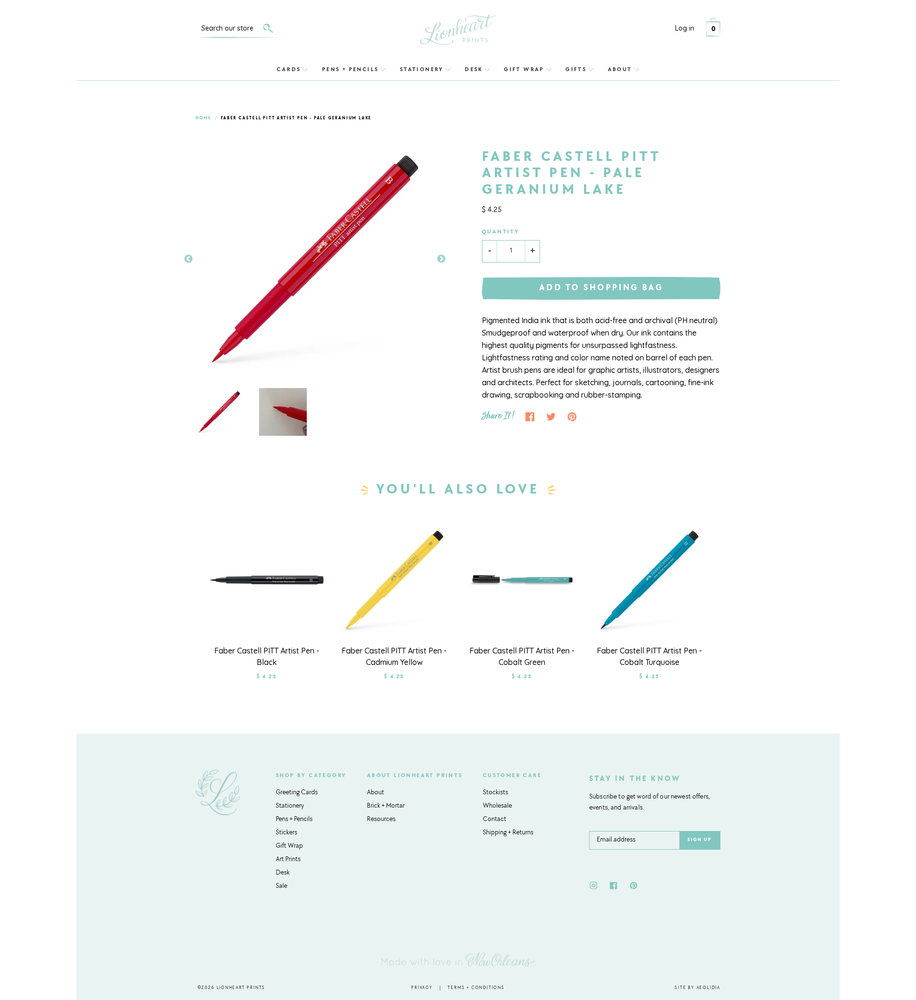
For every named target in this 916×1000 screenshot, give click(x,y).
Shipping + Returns (508, 833)
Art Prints (288, 859)
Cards (289, 69)
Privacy (422, 988)
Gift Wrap (524, 69)
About (620, 69)
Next (441, 259)
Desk (474, 69)
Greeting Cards (297, 792)
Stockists (495, 792)
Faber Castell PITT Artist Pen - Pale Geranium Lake (296, 118)
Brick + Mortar (386, 806)
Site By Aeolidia (697, 988)
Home (203, 118)
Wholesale (497, 806)
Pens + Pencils (350, 69)
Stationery (422, 69)
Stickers (286, 833)
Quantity (500, 232)
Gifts (575, 69)
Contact (494, 819)
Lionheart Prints (241, 988)
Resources (381, 819)
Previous (188, 259)
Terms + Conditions (476, 988)
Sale (281, 886)
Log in (684, 28)
